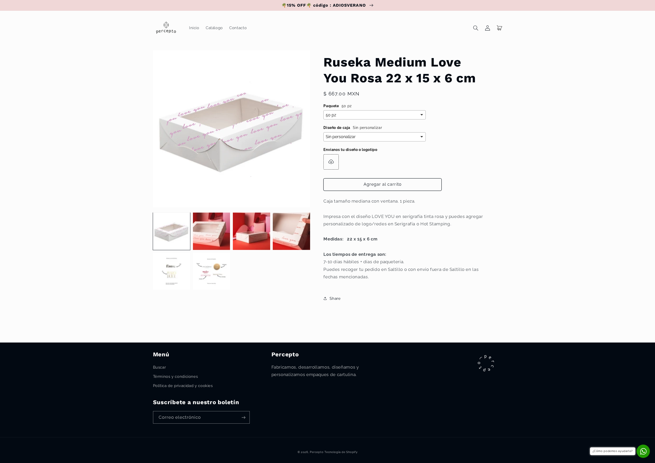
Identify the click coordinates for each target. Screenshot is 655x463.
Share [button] (335, 298)
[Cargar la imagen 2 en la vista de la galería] (211, 231)
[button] (476, 28)
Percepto (316, 452)
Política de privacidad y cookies (183, 385)
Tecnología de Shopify (340, 452)
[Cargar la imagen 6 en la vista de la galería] (211, 271)
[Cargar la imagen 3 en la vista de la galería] (251, 231)
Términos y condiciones (175, 376)
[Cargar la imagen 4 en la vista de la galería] (291, 231)
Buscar (159, 367)
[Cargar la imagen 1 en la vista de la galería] (171, 231)
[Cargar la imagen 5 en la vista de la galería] (171, 271)
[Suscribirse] (243, 417)
